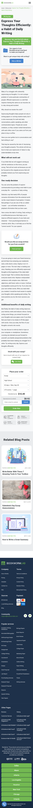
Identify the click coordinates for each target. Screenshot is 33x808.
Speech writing (5, 694)
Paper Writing (20, 665)
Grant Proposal (5, 669)
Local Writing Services (7, 604)
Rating (19, 712)
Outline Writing (20, 661)
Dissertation (4, 661)
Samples (3, 581)
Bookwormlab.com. (21, 804)
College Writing (5, 653)
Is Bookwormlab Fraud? (8, 729)
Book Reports (20, 632)
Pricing (3, 577)
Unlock (26, 402)
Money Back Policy (21, 590)
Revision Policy (20, 585)
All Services (4, 600)
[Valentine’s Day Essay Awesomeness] (16, 490)
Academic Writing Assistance (6, 628)
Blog (2, 608)
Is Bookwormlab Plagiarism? (6, 720)
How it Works (5, 573)
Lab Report (4, 674)
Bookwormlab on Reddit (8, 738)
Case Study (19, 644)
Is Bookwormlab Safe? (23, 734)
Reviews (3, 712)
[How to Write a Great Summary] (16, 524)
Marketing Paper (20, 653)
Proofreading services (7, 678)
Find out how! (16, 249)
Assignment (4, 649)
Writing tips (7, 16)
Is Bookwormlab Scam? (8, 734)
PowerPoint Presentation (22, 674)
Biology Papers (20, 628)
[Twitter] (30, 615)
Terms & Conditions (21, 573)
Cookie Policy (20, 581)
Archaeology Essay (6, 641)
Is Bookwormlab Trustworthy (21, 720)
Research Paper (5, 682)
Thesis (18, 678)
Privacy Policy (20, 577)
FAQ (2, 590)
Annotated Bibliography (7, 633)
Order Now (16, 408)
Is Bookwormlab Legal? (23, 725)
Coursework (4, 657)
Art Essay (3, 645)
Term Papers (4, 698)
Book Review (19, 636)
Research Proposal (6, 686)
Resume (3, 690)
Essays (3, 665)
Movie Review (20, 657)
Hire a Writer (16, 61)
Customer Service (6, 716)
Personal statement (21, 669)
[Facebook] (26, 615)
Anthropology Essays (7, 637)
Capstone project (21, 640)
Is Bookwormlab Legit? (23, 716)
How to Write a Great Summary (15, 540)
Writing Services (20, 682)
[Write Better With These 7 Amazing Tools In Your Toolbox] (16, 456)
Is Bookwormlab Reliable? (8, 725)
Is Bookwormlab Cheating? (21, 729)
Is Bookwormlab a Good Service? (24, 738)
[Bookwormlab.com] (7, 3)
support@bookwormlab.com (9, 616)
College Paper (20, 648)
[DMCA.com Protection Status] (17, 759)
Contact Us (4, 585)
